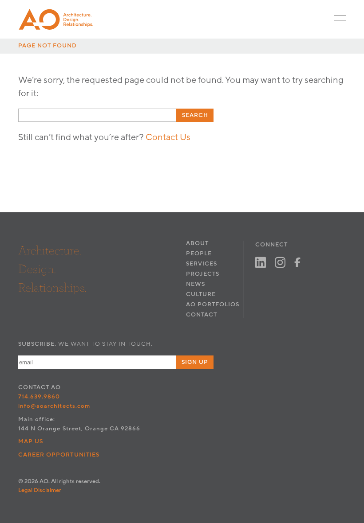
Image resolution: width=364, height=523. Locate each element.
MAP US (30, 441)
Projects (202, 274)
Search (195, 115)
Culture (201, 294)
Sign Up (195, 362)
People (199, 254)
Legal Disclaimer (39, 490)
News (195, 284)
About (197, 243)
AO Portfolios (212, 304)
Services (201, 264)
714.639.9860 (39, 397)
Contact (201, 315)
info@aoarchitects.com (54, 406)
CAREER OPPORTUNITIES (58, 455)
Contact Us (168, 137)
